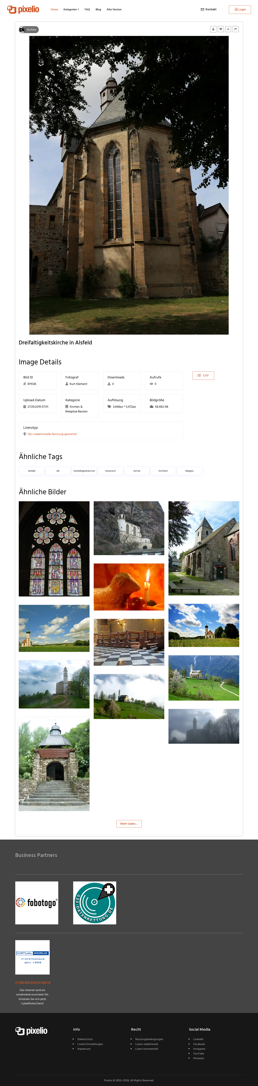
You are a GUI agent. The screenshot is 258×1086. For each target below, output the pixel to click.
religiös (190, 471)
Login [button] (242, 9)
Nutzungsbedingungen (149, 1039)
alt (58, 471)
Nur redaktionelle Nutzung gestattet (52, 434)
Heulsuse (187, 508)
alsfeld (31, 471)
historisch (110, 471)
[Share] (236, 29)
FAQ (87, 9)
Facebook (199, 1044)
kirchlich (163, 471)
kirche (137, 471)
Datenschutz (85, 1039)
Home (54, 9)
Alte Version (114, 9)
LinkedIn (198, 1039)
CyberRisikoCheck (33, 982)
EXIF (206, 375)
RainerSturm (189, 610)
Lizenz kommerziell (146, 1049)
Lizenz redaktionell (146, 1044)
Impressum (84, 1049)
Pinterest (198, 1058)
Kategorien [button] (70, 9)
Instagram (199, 1049)
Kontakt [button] (211, 9)
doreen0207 (114, 508)
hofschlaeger (115, 570)
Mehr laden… (129, 823)
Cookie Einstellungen (90, 1044)
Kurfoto (31, 29)
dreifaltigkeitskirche (84, 471)
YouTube (198, 1053)
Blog (98, 9)
